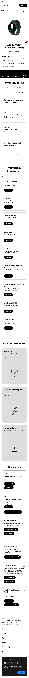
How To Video (19, 87)
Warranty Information (14, 51)
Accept (21, 672)
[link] (26, 42)
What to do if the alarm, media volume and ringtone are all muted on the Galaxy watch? (13, 61)
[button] (14, 101)
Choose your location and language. (9, 1)
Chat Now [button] (8, 484)
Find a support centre (11, 529)
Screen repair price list (11, 604)
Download (8, 190)
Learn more (9, 487)
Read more (6, 357)
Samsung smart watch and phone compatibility (14, 59)
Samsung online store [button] (11, 557)
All (7, 87)
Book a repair (9, 533)
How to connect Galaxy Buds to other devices (14, 63)
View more (8, 506)
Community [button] (9, 577)
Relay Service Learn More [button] (12, 512)
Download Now (9, 581)
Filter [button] (5, 92)
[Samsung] (4, 10)
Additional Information (13, 76)
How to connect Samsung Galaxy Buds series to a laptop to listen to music (14, 65)
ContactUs (24, 76)
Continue (23, 5)
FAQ (12, 87)
